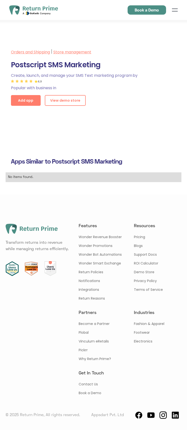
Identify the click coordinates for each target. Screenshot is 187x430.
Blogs (138, 245)
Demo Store (144, 272)
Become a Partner (94, 323)
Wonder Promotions (95, 245)
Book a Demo (90, 393)
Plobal (84, 332)
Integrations (89, 289)
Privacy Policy (145, 280)
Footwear (142, 332)
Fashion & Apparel (149, 323)
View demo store (65, 100)
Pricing (139, 237)
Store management (72, 52)
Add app (25, 100)
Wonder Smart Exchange (100, 263)
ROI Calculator (146, 263)
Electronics (143, 341)
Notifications (89, 280)
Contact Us (88, 384)
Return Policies (91, 272)
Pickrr (83, 350)
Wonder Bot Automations (100, 254)
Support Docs (145, 254)
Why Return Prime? (95, 358)
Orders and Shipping (30, 52)
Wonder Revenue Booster (100, 237)
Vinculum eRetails (94, 341)
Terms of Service (148, 289)
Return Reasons (92, 298)
